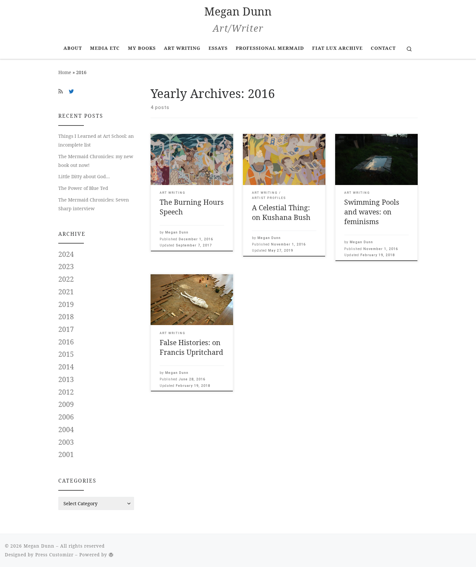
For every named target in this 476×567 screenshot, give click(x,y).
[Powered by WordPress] (111, 554)
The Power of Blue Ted (83, 188)
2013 (66, 379)
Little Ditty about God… (84, 176)
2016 (66, 342)
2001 (66, 454)
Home (64, 72)
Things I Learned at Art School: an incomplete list (96, 140)
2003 (66, 442)
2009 (66, 404)
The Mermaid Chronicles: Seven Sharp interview (93, 204)
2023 (66, 266)
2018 (66, 316)
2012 (66, 392)
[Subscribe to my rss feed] (60, 91)
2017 (66, 329)
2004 (66, 429)
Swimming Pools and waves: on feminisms (371, 211)
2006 (66, 417)
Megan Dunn (176, 232)
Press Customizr (54, 555)
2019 (66, 304)
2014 (66, 367)
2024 (66, 254)
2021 (66, 292)
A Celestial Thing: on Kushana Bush (281, 212)
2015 (66, 354)
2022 (66, 279)
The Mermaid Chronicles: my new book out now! (95, 160)
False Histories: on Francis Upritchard (191, 347)
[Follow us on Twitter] (71, 91)
